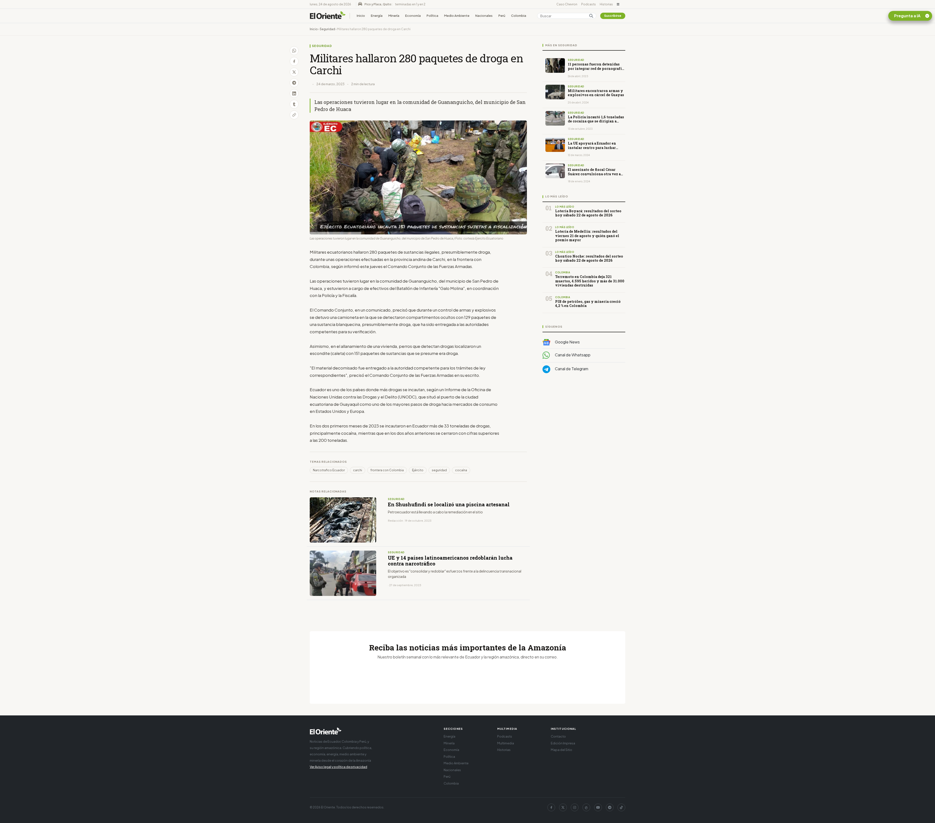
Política (432, 16)
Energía (377, 16)
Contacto (558, 736)
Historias (606, 4)
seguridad (439, 470)
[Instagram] (575, 807)
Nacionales (484, 16)
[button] (618, 4)
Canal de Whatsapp (572, 355)
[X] (563, 807)
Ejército (417, 470)
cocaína (461, 470)
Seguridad (327, 29)
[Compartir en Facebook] (294, 61)
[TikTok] (621, 807)
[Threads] (586, 807)
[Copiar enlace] (294, 115)
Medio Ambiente (456, 16)
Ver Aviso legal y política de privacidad (338, 767)
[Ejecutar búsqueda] (591, 16)
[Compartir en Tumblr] (294, 104)
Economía (413, 16)
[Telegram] (610, 807)
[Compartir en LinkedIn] (294, 93)
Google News (567, 341)
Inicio (361, 16)
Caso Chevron (566, 4)
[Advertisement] (583, 426)
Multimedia (505, 743)
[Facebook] (551, 807)
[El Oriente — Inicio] (328, 16)
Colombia (518, 16)
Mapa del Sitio (561, 750)
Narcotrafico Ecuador (329, 470)
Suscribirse (612, 16)
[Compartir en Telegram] (294, 82)
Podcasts (588, 4)
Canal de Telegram (571, 368)
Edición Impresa (563, 743)
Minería (393, 16)
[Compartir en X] (294, 72)
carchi (357, 470)
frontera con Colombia (387, 470)
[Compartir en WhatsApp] (294, 50)
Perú (501, 16)
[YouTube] (598, 807)
